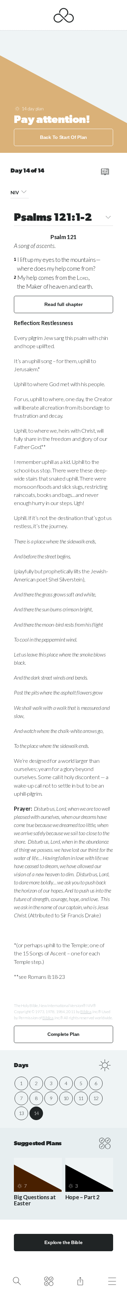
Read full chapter (63, 304)
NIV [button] (14, 192)
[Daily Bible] (48, 1280)
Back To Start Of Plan (63, 137)
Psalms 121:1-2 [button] (53, 218)
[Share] (80, 1280)
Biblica (85, 1011)
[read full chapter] (105, 171)
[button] (23, 191)
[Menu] (112, 1280)
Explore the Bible (63, 1242)
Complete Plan (63, 1034)
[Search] (16, 1280)
